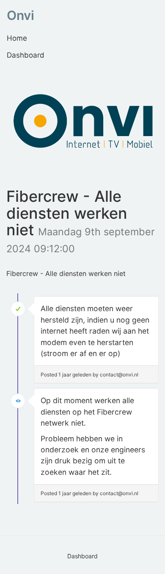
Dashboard (25, 55)
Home (17, 38)
